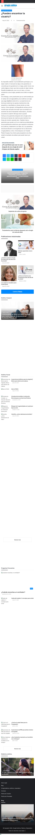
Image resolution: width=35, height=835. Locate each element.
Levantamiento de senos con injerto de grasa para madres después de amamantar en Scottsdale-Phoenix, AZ (16, 316)
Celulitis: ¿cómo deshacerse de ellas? (21, 414)
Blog (2, 785)
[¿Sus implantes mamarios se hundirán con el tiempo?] (5, 740)
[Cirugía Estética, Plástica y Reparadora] (10, 5)
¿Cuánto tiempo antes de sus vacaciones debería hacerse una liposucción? (17, 819)
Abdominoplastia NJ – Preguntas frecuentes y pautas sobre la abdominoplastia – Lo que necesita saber (17, 175)
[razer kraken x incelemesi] (17, 834)
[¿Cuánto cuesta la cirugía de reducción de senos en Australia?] (9, 248)
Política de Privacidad (6, 796)
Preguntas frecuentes (6, 10)
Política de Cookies (6, 793)
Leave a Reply (17, 291)
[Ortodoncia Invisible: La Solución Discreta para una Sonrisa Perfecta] (5, 400)
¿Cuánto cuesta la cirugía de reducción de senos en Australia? (8, 259)
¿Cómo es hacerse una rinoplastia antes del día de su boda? (25, 277)
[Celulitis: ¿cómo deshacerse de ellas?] (5, 474)
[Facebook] (4, 155)
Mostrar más (17, 539)
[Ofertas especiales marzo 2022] (26, 244)
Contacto (3, 791)
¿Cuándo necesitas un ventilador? (13, 592)
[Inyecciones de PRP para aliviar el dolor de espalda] (5, 732)
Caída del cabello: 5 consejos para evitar (22, 598)
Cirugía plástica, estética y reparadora (10, 788)
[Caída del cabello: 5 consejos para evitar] (5, 659)
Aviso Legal (4, 782)
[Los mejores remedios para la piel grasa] (9, 273)
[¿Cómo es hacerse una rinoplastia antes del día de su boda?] (26, 269)
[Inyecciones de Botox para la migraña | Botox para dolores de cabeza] (5, 382)
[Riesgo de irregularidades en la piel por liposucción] (5, 408)
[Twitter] (8, 155)
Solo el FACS (14, 389)
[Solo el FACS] (5, 391)
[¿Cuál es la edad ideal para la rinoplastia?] (5, 725)
